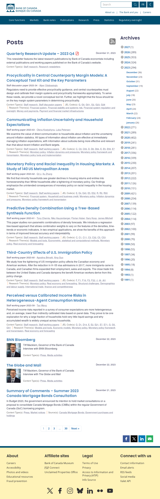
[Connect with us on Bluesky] (80, 493)
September (132, 85)
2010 (127, 188)
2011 (127, 183)
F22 (93, 280)
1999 (127, 244)
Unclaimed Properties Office (61, 472)
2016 (127, 158)
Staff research (31, 66)
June (128, 99)
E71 (106, 324)
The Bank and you (128, 12)
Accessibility (14, 467)
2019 (127, 142)
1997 (127, 254)
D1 (80, 324)
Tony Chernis (43, 218)
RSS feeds (126, 472)
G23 (97, 104)
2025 (127, 57)
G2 (92, 104)
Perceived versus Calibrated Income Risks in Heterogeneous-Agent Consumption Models (47, 298)
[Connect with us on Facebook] (60, 493)
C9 (80, 148)
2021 (127, 132)
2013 (127, 173)
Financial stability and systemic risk (65, 107)
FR (143, 4)
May (128, 104)
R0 (101, 193)
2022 (127, 127)
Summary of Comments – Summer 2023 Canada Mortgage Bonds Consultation (43, 393)
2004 (127, 219)
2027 (127, 47)
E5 (104, 148)
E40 (84, 193)
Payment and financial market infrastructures (62, 111)
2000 (127, 239)
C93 (85, 148)
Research (84, 20)
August (130, 90)
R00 (106, 193)
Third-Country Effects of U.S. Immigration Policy (49, 252)
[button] (126, 438)
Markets (34, 20)
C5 (99, 237)
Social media (127, 476)
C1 (80, 237)
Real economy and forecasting (28, 243)
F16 (84, 280)
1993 (127, 274)
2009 (127, 193)
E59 (109, 148)
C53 (104, 237)
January (130, 122)
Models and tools (38, 240)
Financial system (38, 107)
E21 (97, 324)
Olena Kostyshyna (46, 129)
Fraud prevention (17, 481)
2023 (127, 67)
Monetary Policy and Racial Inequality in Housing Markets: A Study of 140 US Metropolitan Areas (61, 166)
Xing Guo (58, 257)
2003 (127, 224)
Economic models (62, 327)
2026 (127, 52)
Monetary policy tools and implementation (40, 155)
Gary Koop (91, 218)
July (128, 95)
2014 (127, 168)
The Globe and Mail (24, 365)
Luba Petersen (63, 129)
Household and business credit (63, 196)
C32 (94, 237)
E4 (80, 193)
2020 (127, 137)
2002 (127, 229)
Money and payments (27, 111)
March (129, 113)
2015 (127, 163)
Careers (147, 12)
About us (110, 12)
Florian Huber (78, 218)
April (129, 108)
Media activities (54, 355)
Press (96, 20)
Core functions (17, 20)
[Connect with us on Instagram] (70, 493)
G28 (103, 104)
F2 (88, 280)
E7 (113, 148)
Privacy (86, 467)
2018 (127, 147)
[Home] (24, 8)
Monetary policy (38, 152)
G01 (88, 104)
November (132, 76)
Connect (52, 467)
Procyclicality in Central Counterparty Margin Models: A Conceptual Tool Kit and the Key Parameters (57, 78)
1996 (127, 259)
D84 (97, 148)
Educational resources (20, 476)
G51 (9, 327)
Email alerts (127, 467)
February (131, 117)
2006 (127, 208)
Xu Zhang (47, 173)
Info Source (89, 480)
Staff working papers (49, 148)
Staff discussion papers (50, 104)
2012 (127, 178)
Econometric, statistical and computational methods (73, 240)
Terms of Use (90, 463)
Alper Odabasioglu (48, 85)
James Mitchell (105, 218)
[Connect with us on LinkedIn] (90, 493)
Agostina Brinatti (45, 257)
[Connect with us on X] (50, 493)
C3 (89, 237)
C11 (85, 237)
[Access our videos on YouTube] (110, 493)
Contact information (132, 463)
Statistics (109, 20)
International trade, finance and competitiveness (49, 286)
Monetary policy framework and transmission (44, 199)
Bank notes (49, 20)
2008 (127, 198)
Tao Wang (42, 305)
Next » (75, 428)
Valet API (125, 481)
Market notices (38, 412)
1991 (127, 279)
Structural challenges (88, 283)
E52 (93, 193)
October (130, 81)
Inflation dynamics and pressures (63, 152)
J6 (100, 280)
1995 (127, 264)
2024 (127, 62)
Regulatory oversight (130, 20)
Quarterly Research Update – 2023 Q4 (40, 53)
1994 (127, 269)
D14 (85, 324)
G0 (83, 104)
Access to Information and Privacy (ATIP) (97, 473)
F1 (79, 280)
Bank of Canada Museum (59, 463)
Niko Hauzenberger (60, 218)
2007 (127, 203)
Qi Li (39, 173)
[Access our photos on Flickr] (100, 493)
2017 (127, 152)
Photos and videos (17, 472)
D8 (92, 148)
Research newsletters (49, 66)
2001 (127, 234)
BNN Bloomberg (21, 339)
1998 (127, 249)
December (131, 72)
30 (66, 428)
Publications (67, 20)
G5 (113, 324)
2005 (127, 213)
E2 (92, 324)
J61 (104, 280)
